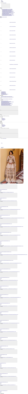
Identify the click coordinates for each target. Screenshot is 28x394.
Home (1, 0)
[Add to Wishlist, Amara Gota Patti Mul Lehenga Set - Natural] (8, 204)
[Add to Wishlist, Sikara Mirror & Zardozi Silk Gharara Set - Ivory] (8, 317)
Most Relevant (3, 118)
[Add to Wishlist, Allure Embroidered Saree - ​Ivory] (8, 360)
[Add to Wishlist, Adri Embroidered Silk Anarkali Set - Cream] (8, 343)
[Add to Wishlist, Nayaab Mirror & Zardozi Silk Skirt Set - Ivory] (8, 309)
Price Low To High (3, 125)
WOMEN (2, 1)
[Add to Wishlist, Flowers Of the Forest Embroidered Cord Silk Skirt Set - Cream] (8, 249)
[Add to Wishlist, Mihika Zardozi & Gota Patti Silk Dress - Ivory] (8, 292)
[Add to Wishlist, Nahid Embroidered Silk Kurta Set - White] (8, 334)
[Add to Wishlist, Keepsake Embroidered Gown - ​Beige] (8, 352)
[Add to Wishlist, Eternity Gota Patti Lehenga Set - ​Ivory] (8, 186)
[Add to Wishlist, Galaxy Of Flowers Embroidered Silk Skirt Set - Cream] (8, 238)
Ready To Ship (5, 138)
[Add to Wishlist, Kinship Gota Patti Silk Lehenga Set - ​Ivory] (8, 379)
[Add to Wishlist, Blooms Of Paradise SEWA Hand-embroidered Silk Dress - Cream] (8, 221)
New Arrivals (3, 126)
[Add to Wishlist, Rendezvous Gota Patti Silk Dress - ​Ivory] (8, 388)
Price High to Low (3, 119)
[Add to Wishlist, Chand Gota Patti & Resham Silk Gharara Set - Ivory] (8, 274)
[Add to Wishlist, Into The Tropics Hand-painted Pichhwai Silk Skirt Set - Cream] (8, 229)
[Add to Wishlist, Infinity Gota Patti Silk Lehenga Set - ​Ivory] (8, 370)
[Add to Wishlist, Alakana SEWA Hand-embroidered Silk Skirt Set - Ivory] (8, 300)
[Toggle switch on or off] (0, 138)
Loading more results (2, 393)
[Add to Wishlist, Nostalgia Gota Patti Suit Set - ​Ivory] (8, 195)
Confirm (1, 121)
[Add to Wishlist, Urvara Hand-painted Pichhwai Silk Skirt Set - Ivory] (8, 326)
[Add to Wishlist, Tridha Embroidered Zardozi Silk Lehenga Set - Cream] (8, 212)
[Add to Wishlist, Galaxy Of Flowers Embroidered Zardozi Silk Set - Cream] (8, 266)
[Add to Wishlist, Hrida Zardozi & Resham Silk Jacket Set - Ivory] (8, 283)
